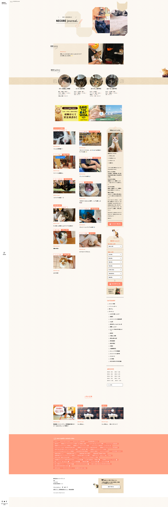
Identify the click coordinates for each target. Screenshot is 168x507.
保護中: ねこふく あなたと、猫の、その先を (101, 455)
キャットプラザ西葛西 (115, 351)
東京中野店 (112, 343)
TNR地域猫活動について (93, 441)
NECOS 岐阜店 (93, 451)
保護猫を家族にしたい (59, 453)
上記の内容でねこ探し (116, 283)
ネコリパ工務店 (94, 461)
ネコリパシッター (75, 457)
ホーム (11, 1)
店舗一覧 (56, 443)
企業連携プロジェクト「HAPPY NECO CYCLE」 (65, 459)
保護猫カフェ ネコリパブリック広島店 (98, 449)
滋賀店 (111, 316)
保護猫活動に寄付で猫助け (84, 453)
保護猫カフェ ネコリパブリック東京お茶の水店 (87, 447)
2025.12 (110, 380)
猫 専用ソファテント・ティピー (109, 459)
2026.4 (110, 376)
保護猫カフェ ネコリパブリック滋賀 (81, 445)
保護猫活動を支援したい (72, 453)
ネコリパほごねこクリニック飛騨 (96, 443)
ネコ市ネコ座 (69, 463)
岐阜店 (111, 333)
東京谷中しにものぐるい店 (116, 324)
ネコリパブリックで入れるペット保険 (90, 457)
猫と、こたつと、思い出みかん (61, 461)
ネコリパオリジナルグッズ (81, 463)
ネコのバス (112, 356)
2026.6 (110, 374)
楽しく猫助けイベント (59, 463)
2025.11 (118, 380)
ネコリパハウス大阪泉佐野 (116, 319)
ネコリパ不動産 (75, 461)
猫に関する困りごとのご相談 (84, 455)
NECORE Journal (16, 1)
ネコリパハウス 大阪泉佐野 (111, 443)
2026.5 (117, 374)
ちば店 (111, 321)
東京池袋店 (112, 340)
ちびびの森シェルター (115, 314)
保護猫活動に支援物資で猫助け (99, 453)
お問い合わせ (57, 468)
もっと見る (110, 384)
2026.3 (117, 376)
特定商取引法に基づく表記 (80, 468)
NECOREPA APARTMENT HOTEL (62, 465)
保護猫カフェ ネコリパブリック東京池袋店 (109, 447)
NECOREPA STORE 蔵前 (115, 361)
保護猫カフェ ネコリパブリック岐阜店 (63, 445)
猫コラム (111, 308)
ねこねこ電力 (104, 461)
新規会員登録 (71, 489)
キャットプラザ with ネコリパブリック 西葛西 (64, 451)
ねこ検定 (79, 459)
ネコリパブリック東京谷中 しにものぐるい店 (101, 445)
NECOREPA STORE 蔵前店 (82, 451)
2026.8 (110, 372)
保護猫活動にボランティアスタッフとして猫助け (65, 455)
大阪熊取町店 (113, 348)
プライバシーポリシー (67, 468)
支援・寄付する (111, 486)
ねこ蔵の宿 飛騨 (84, 449)
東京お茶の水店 (113, 338)
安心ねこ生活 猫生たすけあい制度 (62, 457)
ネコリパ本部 (112, 303)
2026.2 (110, 378)
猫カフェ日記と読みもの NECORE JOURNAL (101, 463)
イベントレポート (113, 306)
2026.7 (117, 372)
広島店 (111, 346)
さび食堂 (112, 358)
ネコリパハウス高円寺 (115, 353)
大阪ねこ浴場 (113, 335)
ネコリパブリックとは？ (65, 441)
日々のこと (111, 311)
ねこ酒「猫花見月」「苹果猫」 (92, 459)
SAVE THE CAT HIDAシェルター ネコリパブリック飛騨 (66, 449)
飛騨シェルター (113, 326)
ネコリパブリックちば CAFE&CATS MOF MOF (65, 447)
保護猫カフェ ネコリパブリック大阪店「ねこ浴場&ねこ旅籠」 (74, 443)
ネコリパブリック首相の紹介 (79, 441)
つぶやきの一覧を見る (116, 223)
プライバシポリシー (57, 487)
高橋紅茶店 (84, 461)
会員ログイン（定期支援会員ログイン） (60, 489)
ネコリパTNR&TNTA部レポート (116, 330)
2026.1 (117, 378)
